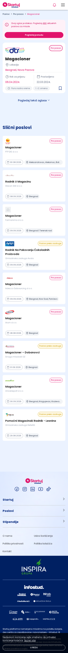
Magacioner (33, 14)
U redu (34, 647)
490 (45, 23)
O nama (7, 536)
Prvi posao (18, 14)
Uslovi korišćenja (43, 536)
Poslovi (6, 14)
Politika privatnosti (13, 543)
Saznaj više (30, 640)
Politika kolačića (43, 543)
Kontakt (7, 551)
